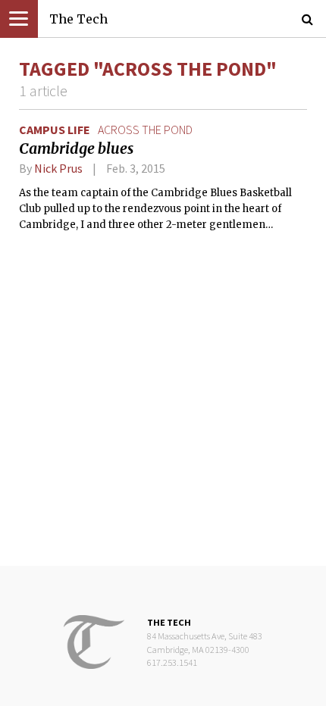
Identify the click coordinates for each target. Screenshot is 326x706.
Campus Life (54, 129)
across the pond (145, 129)
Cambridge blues (76, 148)
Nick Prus (58, 168)
